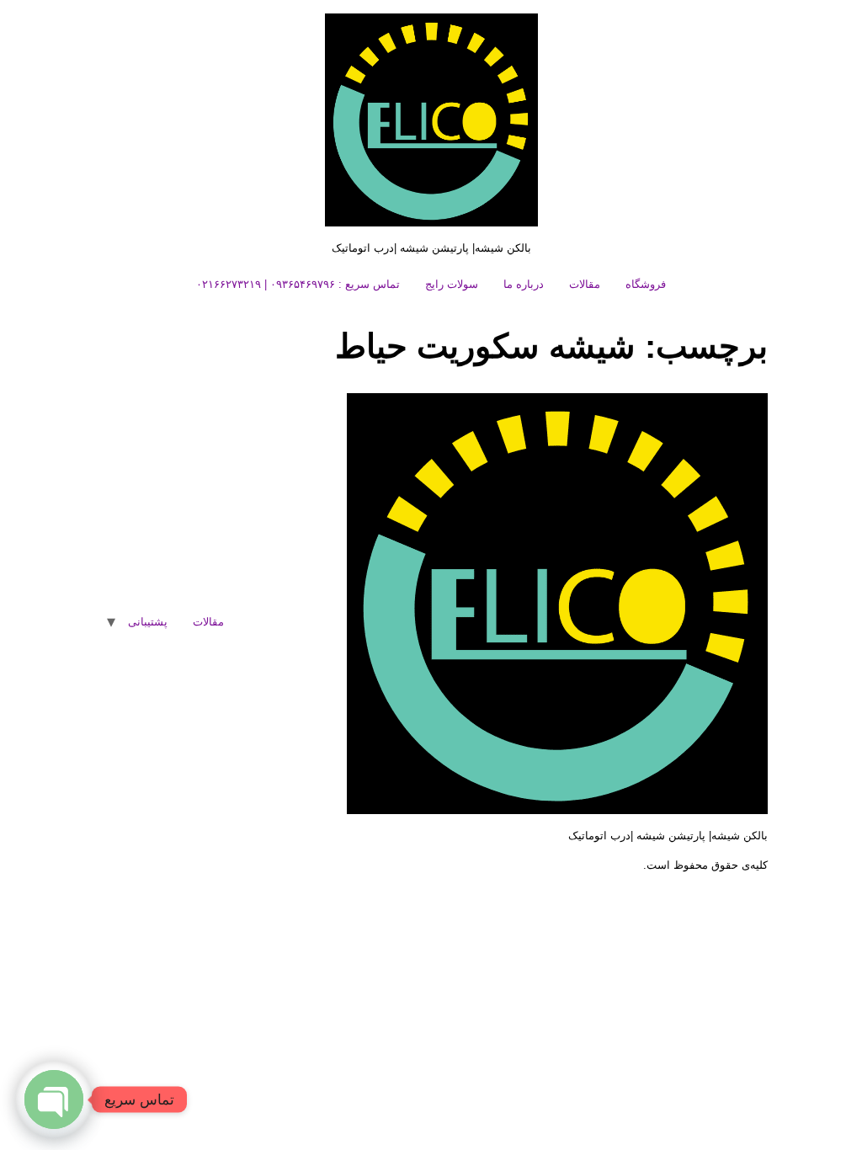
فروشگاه (645, 284)
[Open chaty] (53, 1099)
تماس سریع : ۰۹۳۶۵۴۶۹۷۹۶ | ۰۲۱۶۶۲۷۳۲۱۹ (298, 284)
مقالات (584, 284)
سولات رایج (451, 284)
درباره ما (523, 284)
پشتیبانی (148, 621)
